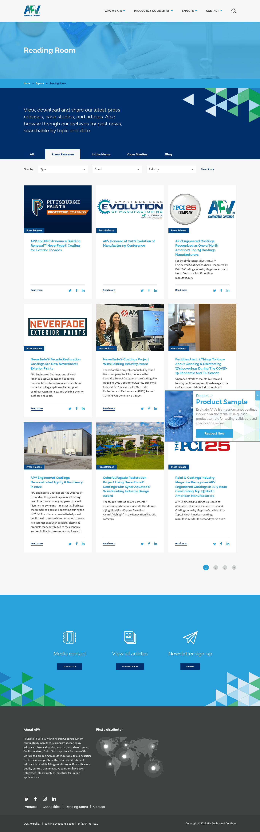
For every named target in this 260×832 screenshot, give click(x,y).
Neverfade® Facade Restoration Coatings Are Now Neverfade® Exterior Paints (56, 363)
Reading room (130, 666)
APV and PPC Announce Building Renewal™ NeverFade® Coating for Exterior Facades (56, 245)
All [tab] (32, 154)
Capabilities (51, 807)
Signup (190, 666)
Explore (188, 10)
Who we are (113, 10)
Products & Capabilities (152, 10)
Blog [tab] (168, 154)
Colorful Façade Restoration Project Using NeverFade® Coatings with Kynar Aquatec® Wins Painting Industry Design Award (126, 487)
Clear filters (207, 169)
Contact (212, 10)
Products (30, 807)
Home (27, 83)
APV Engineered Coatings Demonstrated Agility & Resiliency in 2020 (57, 482)
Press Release (34, 230)
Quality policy (32, 823)
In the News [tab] (101, 154)
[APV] (32, 11)
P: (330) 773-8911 (88, 823)
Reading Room (77, 807)
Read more (37, 290)
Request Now (214, 433)
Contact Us (69, 666)
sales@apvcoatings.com (59, 823)
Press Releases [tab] (62, 154)
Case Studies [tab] (137, 154)
